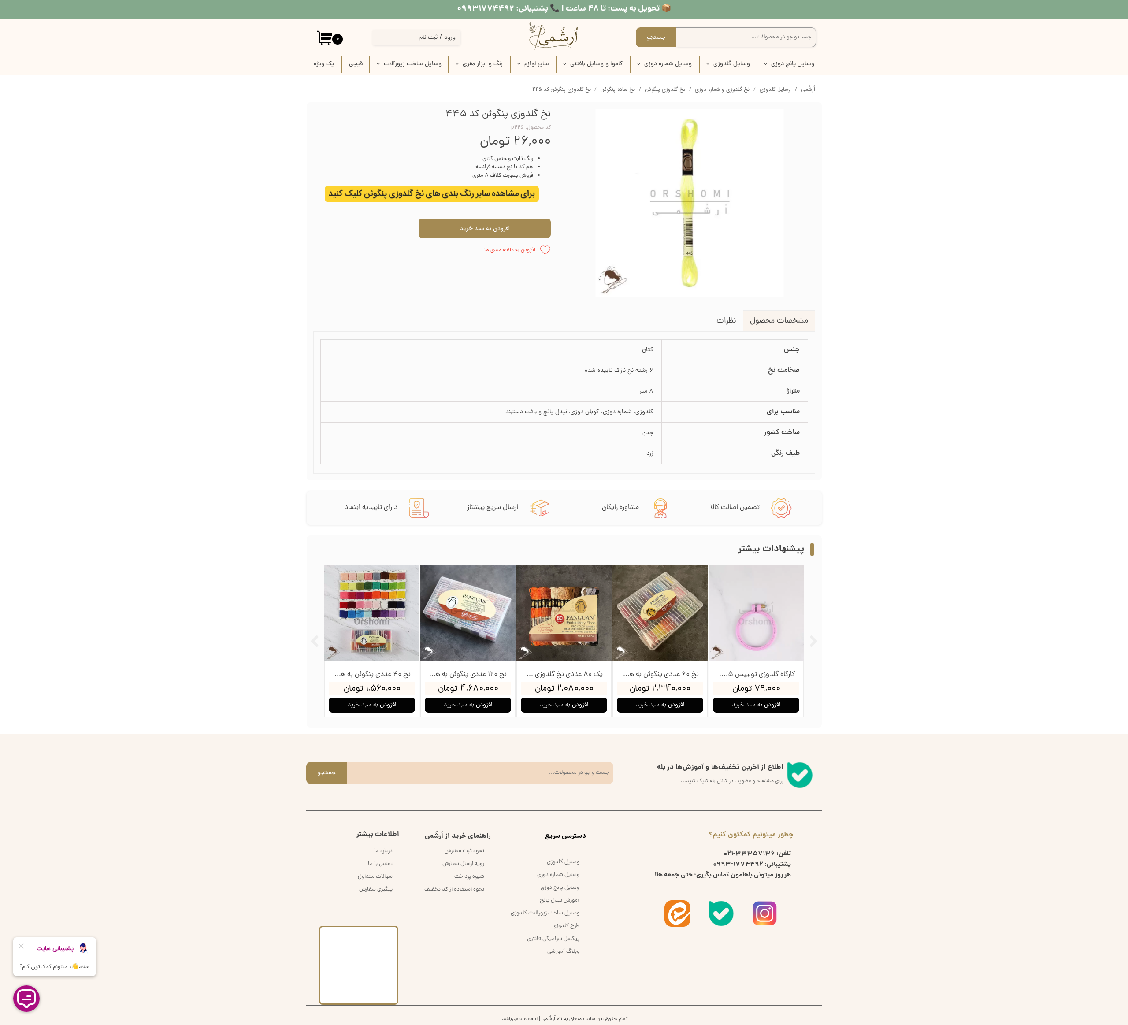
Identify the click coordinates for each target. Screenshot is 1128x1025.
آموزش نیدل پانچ (559, 900)
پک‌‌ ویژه (324, 64)
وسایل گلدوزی (731, 64)
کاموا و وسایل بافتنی (596, 64)
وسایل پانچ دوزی (792, 64)
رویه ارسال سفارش (463, 864)
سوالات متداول (375, 877)
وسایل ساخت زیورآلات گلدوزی (545, 913)
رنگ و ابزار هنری (483, 64)
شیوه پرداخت (469, 877)
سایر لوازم (536, 64)
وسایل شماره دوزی (668, 64)
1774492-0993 (738, 864)
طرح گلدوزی (566, 926)
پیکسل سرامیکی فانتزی (553, 939)
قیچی (356, 64)
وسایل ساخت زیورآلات (413, 64)
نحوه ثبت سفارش (464, 851)
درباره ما (383, 851)
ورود (450, 37)
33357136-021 (749, 854)
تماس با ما (380, 864)
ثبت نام (428, 37)
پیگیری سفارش (376, 889)
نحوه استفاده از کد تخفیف (454, 889)
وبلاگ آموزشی (563, 951)
